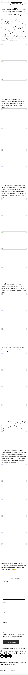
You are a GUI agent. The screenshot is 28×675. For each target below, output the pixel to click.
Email (4, 612)
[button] (25, 4)
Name (4, 602)
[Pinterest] (10, 656)
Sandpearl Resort (10, 24)
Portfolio (7, 664)
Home (14, 662)
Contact (13, 664)
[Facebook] (2, 656)
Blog (24, 662)
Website (5, 622)
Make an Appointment (6, 662)
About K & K (19, 662)
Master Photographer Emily (8, 30)
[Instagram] (6, 656)
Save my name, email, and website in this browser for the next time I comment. (13, 635)
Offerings (2, 664)
